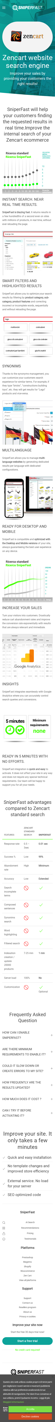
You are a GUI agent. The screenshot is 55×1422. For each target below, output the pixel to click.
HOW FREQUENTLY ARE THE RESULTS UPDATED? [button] (21, 1085)
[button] (3, 7)
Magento (27, 1262)
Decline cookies (30, 1416)
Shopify (27, 1266)
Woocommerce (27, 1271)
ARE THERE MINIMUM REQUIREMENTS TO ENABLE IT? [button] (24, 1051)
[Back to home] (27, 7)
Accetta (30, 1409)
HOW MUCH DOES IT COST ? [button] (21, 1099)
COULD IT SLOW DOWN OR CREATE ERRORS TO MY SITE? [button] (22, 1068)
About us (27, 1312)
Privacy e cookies (27, 1316)
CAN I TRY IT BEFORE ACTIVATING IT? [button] (16, 1113)
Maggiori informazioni (13, 1402)
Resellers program (27, 1307)
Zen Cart (28, 1275)
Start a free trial (27, 1341)
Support (27, 1298)
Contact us (27, 1303)
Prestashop (27, 1257)
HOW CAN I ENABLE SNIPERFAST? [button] (15, 1035)
